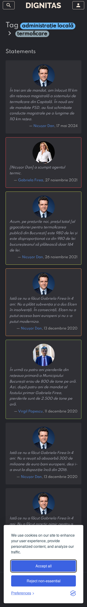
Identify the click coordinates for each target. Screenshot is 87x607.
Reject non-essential (44, 580)
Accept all (43, 566)
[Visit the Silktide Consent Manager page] (73, 593)
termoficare (32, 33)
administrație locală (48, 25)
